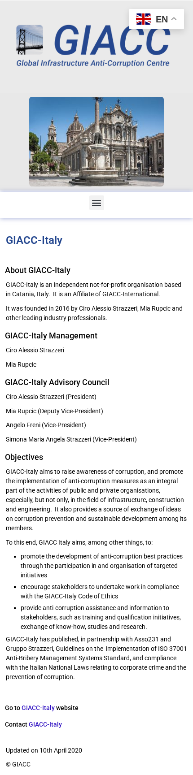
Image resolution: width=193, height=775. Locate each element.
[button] (96, 202)
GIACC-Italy (38, 708)
